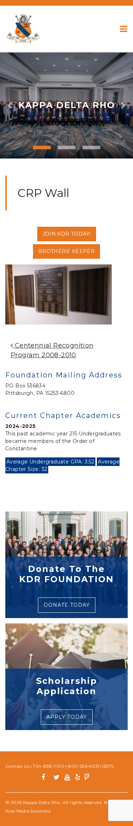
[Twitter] (56, 778)
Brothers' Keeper (66, 251)
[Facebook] (45, 778)
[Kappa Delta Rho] (23, 29)
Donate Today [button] (67, 605)
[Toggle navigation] (124, 29)
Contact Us (17, 766)
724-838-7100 (49, 766)
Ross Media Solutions (27, 811)
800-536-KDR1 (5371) (91, 766)
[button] (10, 105)
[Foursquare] (87, 778)
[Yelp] (77, 778)
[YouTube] (67, 778)
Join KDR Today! (67, 234)
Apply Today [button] (66, 717)
